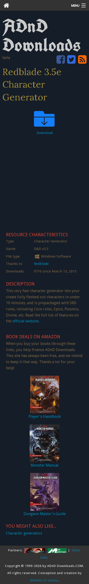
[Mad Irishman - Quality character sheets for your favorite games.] (57, 550)
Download (45, 133)
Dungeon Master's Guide (44, 514)
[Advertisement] (44, 182)
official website (25, 321)
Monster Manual (45, 465)
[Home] (33, 5)
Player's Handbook (44, 416)
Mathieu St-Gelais (44, 580)
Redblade (41, 264)
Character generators (24, 533)
